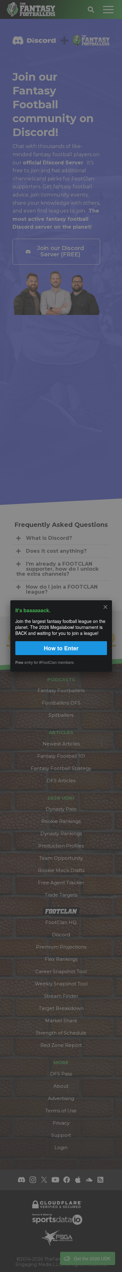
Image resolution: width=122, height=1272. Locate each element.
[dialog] (61, 636)
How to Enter (61, 648)
